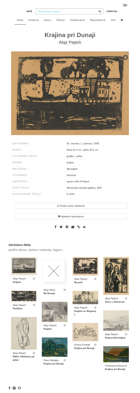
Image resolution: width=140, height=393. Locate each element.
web (29, 11)
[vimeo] (15, 388)
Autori (47, 20)
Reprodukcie (98, 20)
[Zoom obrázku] (70, 93)
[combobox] (69, 11)
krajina (70, 162)
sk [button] (125, 5)
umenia (112, 11)
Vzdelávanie (77, 20)
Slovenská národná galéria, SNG (84, 187)
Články (61, 20)
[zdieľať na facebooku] (55, 226)
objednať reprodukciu (72, 216)
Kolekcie (34, 20)
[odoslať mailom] (72, 227)
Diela (20, 20)
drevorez (71, 175)
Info (113, 20)
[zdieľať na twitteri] (61, 226)
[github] (20, 388)
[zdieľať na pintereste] (66, 226)
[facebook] (10, 388)
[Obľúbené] (122, 20)
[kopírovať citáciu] (84, 227)
